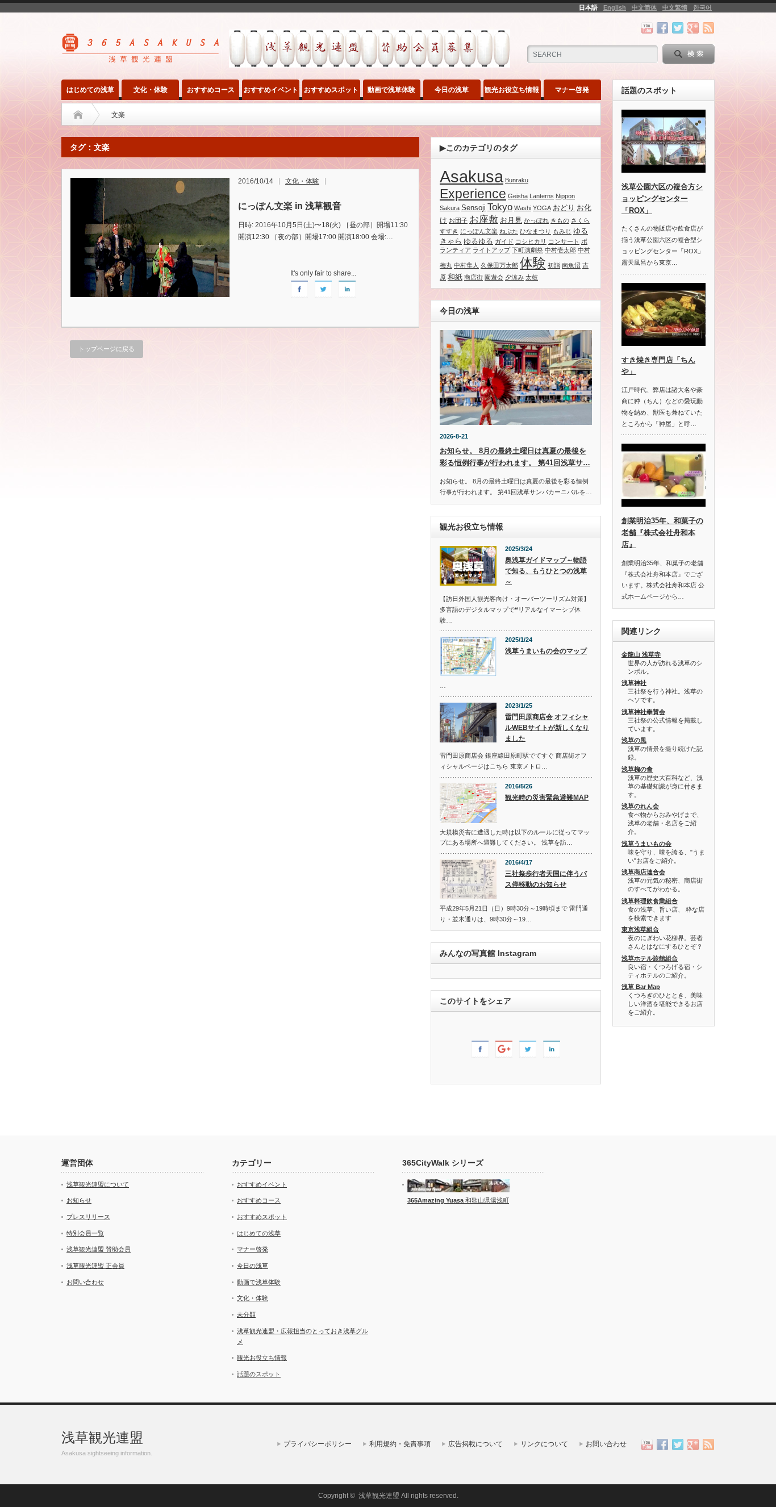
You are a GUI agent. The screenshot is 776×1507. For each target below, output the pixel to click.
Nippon (565, 196)
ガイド (504, 241)
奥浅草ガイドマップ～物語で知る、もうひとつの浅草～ (546, 570)
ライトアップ (491, 250)
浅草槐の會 (637, 769)
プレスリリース (88, 1216)
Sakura (450, 207)
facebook (662, 28)
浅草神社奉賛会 (643, 711)
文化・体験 (150, 90)
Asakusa (471, 176)
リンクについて (544, 1444)
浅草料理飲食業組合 (649, 900)
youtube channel (647, 28)
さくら (580, 220)
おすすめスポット (331, 90)
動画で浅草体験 (391, 90)
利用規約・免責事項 (400, 1444)
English (614, 7)
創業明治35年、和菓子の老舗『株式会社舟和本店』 (662, 532)
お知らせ (78, 1200)
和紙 (455, 277)
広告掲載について (475, 1444)
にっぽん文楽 (479, 231)
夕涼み (514, 277)
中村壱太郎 (560, 250)
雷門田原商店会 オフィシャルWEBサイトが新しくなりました (547, 727)
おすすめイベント (271, 90)
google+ (693, 28)
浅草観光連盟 (102, 1437)
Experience (473, 193)
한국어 (702, 7)
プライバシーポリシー (317, 1444)
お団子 (458, 220)
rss (708, 28)
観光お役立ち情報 (512, 90)
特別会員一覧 (85, 1233)
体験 (533, 263)
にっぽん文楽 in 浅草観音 (289, 206)
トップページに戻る (106, 348)
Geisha (518, 196)
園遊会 (494, 277)
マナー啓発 (572, 90)
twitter (677, 28)
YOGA (542, 207)
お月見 (511, 220)
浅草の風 (633, 740)
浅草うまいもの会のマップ (546, 651)
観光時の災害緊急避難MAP (547, 797)
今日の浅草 (452, 90)
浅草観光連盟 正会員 (95, 1265)
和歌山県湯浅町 (486, 1200)
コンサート (563, 241)
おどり (564, 207)
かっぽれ (536, 220)
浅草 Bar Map (640, 986)
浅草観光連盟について (97, 1184)
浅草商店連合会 (643, 872)
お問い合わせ (85, 1282)
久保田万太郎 (499, 265)
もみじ (562, 231)
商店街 (473, 277)
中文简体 (644, 7)
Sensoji (473, 207)
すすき (449, 231)
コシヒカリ (530, 241)
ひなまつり (535, 231)
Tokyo (499, 207)
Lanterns (541, 196)
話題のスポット (259, 1374)
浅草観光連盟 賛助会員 (98, 1249)
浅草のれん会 (640, 806)
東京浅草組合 (640, 929)
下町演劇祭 (527, 250)
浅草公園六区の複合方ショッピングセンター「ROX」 (662, 198)
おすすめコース (211, 90)
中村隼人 (466, 265)
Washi (522, 207)
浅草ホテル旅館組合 (649, 958)
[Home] (78, 114)
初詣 (554, 265)
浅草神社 (633, 682)
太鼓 (531, 277)
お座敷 (483, 219)
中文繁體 (674, 7)
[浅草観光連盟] (141, 58)
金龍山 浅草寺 (641, 654)
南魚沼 (571, 265)
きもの (559, 220)
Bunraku (516, 180)
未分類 (246, 1314)
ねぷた (508, 231)
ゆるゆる (478, 241)
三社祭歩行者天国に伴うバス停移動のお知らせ (546, 879)
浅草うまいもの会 (646, 843)
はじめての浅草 (90, 90)
